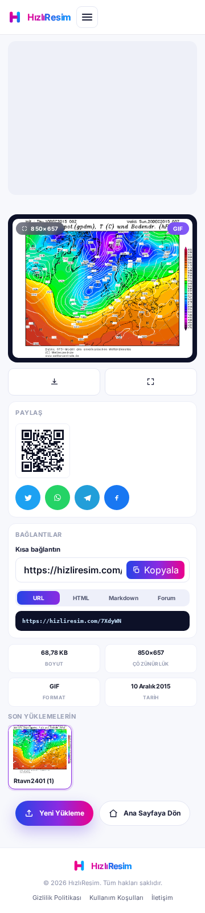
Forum (166, 597)
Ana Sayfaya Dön (152, 813)
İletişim (162, 898)
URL (38, 597)
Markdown (123, 597)
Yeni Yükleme (61, 813)
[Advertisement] (102, 118)
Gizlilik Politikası (56, 898)
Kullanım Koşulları (116, 898)
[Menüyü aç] (87, 17)
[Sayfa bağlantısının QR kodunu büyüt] (42, 450)
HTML (81, 597)
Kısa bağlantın (37, 549)
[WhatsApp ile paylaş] (57, 497)
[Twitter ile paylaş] (27, 497)
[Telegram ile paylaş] (87, 497)
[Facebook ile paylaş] (116, 497)
